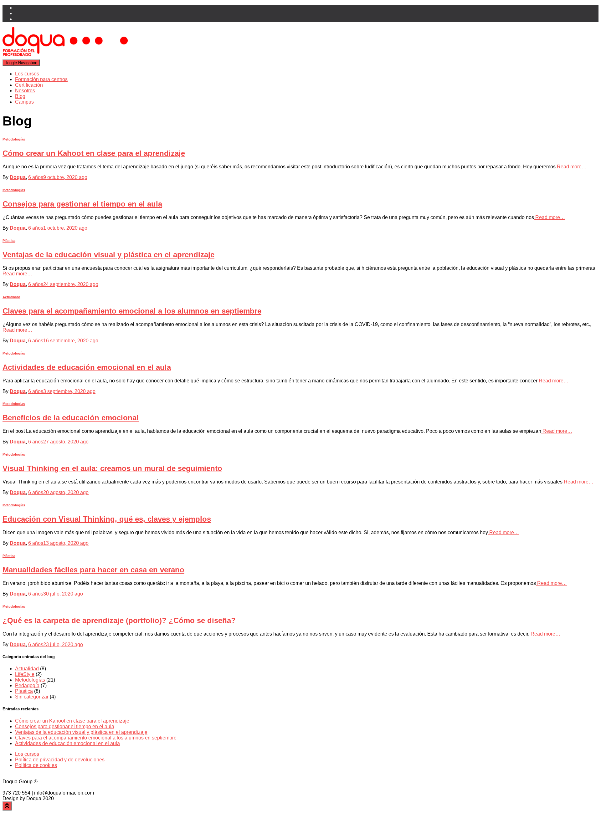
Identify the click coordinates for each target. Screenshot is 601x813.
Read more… (571, 166)
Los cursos (27, 73)
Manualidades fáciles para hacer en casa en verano (93, 569)
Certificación (29, 85)
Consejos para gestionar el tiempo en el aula (82, 204)
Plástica (9, 241)
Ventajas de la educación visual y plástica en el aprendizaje (108, 254)
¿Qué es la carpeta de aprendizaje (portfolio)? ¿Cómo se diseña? (119, 620)
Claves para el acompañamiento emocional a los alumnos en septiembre (132, 311)
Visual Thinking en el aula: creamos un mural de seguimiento (112, 468)
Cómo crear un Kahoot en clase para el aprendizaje (94, 153)
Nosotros (25, 90)
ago (57, 177)
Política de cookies (36, 765)
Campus (24, 102)
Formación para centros (41, 79)
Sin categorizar (32, 696)
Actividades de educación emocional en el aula (87, 367)
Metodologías (14, 139)
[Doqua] (65, 56)
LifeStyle (24, 674)
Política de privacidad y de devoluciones (60, 759)
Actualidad (11, 297)
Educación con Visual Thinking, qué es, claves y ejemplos (107, 519)
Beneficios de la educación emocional (71, 417)
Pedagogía (27, 685)
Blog (20, 96)
